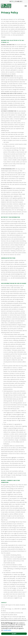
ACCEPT (14, 633)
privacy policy (7, 630)
